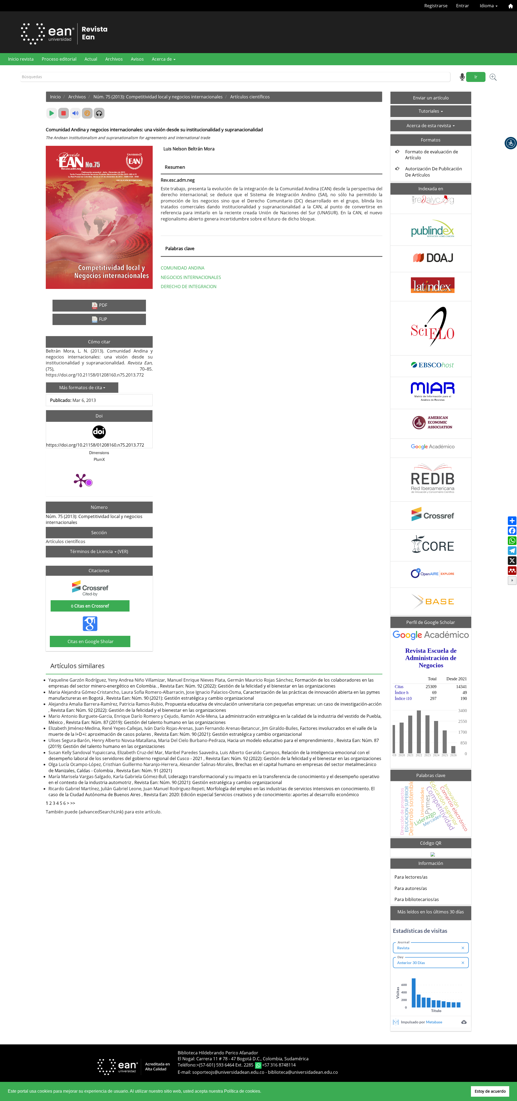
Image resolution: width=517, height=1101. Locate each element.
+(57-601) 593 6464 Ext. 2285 (225, 1065)
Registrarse (436, 6)
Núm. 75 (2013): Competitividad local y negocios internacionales (158, 97)
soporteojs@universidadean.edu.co (228, 1072)
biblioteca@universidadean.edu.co (303, 1072)
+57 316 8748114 (279, 1065)
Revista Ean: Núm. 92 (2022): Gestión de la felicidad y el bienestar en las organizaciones (248, 686)
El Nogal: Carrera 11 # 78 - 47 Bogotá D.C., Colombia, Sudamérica (243, 1059)
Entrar (462, 6)
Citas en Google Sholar (90, 641)
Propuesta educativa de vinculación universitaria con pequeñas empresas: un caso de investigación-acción (273, 704)
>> (72, 803)
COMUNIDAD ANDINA (182, 268)
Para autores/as (410, 888)
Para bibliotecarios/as (416, 899)
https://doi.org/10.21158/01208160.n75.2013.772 (95, 445)
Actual (91, 59)
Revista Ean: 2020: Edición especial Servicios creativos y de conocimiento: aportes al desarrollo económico (251, 795)
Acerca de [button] (162, 59)
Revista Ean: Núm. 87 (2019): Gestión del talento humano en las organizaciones (146, 722)
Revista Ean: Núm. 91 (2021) (144, 771)
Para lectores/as (411, 877)
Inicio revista (21, 59)
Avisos (137, 59)
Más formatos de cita (81, 388)
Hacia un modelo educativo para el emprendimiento (280, 740)
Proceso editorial (59, 59)
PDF (102, 305)
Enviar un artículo (431, 98)
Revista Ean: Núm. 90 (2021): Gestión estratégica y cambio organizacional (180, 698)
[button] (511, 143)
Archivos (114, 59)
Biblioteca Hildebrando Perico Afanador (218, 1053)
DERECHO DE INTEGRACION (188, 286)
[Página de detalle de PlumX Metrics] (81, 480)
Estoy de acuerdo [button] (490, 1091)
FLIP (102, 319)
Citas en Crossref (90, 606)
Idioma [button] (487, 6)
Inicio (55, 97)
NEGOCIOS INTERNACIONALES (191, 277)
